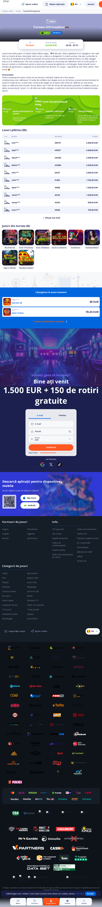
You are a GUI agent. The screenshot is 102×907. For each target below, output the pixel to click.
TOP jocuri (6, 609)
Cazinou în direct (9, 591)
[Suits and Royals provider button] (58, 772)
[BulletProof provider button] (15, 734)
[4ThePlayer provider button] (58, 724)
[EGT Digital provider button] (79, 743)
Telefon (62, 415)
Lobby (4, 573)
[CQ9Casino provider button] (15, 695)
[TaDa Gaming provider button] (58, 705)
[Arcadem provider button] (79, 676)
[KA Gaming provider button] (15, 743)
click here (80, 893)
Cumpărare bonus (10, 605)
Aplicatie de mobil (84, 552)
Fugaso (5, 529)
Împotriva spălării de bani (88, 538)
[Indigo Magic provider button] (58, 743)
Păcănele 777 (32, 600)
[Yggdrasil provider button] (79, 648)
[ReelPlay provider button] (79, 724)
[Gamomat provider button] (58, 648)
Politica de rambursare (86, 529)
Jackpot (30, 614)
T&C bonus (57, 533)
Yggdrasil (31, 533)
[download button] (9, 502)
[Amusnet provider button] (79, 753)
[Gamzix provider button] (36, 648)
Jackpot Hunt (32, 578)
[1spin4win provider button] (36, 667)
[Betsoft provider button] (15, 657)
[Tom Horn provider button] (79, 695)
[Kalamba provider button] (79, 667)
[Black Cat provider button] (36, 763)
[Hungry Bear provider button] (79, 763)
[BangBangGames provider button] (79, 734)
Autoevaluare (82, 547)
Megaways (31, 587)
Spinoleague (7, 618)
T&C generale (58, 529)
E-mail (40, 415)
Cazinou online (7, 11)
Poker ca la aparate (35, 605)
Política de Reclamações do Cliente (62, 555)
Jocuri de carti (33, 591)
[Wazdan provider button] (58, 667)
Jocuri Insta (32, 582)
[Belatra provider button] (36, 695)
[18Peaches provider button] (15, 782)
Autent (91, 4)
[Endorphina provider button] (15, 648)
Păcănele (6, 587)
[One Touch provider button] (36, 715)
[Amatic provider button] (58, 657)
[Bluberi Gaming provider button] (15, 705)
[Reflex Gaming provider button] (36, 753)
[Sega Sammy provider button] (15, 724)
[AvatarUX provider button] (36, 724)
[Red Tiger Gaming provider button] (36, 686)
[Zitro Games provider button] (79, 705)
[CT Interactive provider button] (58, 676)
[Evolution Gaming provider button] (36, 705)
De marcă (6, 596)
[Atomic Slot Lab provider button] (79, 686)
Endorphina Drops (10, 614)
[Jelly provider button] (15, 753)
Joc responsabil (83, 543)
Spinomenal (32, 538)
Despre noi (81, 561)
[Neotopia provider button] (79, 772)
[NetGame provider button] (36, 657)
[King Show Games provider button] (58, 715)
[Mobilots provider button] (15, 686)
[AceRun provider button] (58, 753)
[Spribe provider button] (58, 686)
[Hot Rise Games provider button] (58, 763)
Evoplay (5, 533)
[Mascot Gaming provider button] (79, 715)
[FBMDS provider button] (58, 695)
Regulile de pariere (60, 538)
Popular (5, 582)
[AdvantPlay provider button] (15, 763)
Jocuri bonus (32, 618)
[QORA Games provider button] (36, 743)
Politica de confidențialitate (59, 544)
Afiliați (79, 556)
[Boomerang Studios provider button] (36, 734)
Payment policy (58, 550)
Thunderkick (32, 529)
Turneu (18, 11)
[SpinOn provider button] (58, 734)
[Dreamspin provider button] (36, 772)
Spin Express (32, 573)
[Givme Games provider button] (36, 676)
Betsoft (5, 538)
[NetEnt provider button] (15, 667)
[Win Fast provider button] (15, 715)
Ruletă (30, 596)
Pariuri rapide (7, 600)
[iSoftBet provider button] (15, 676)
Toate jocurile (33, 609)
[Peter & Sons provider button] (79, 657)
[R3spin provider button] (15, 772)
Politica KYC (82, 533)
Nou (4, 578)
